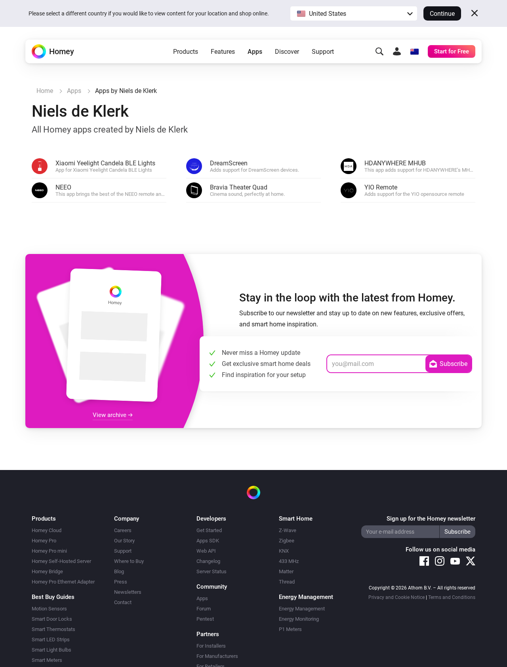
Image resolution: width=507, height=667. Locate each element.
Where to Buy (129, 561)
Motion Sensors (49, 609)
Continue (442, 13)
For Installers (211, 646)
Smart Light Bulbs (51, 650)
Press (120, 582)
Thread (287, 582)
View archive (110, 415)
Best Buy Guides (53, 597)
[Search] (379, 51)
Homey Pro (44, 541)
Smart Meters (47, 660)
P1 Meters (290, 629)
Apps (255, 51)
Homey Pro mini (49, 551)
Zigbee (286, 541)
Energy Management (302, 609)
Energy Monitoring (299, 619)
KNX (284, 551)
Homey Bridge (47, 571)
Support (323, 51)
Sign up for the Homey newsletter (431, 518)
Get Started (209, 530)
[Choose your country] (414, 51)
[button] (353, 13)
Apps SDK (207, 541)
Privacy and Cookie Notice (396, 597)
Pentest (205, 619)
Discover (287, 51)
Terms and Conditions (451, 597)
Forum (203, 609)
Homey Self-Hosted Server (61, 561)
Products (185, 51)
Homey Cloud (46, 530)
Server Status (211, 571)
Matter (286, 571)
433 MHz (289, 561)
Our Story (124, 541)
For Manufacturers (217, 656)
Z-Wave (287, 530)
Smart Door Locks (52, 619)
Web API (206, 551)
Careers (123, 530)
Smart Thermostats (53, 629)
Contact (123, 602)
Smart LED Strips (51, 639)
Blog (119, 571)
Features (223, 51)
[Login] (397, 51)
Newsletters (127, 592)
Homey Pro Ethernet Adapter (63, 582)
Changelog (208, 561)
